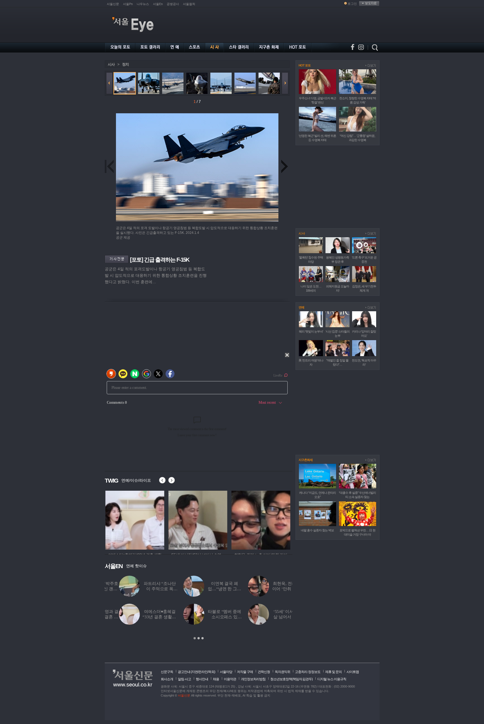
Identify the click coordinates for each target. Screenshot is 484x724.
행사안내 (202, 679)
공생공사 (173, 4)
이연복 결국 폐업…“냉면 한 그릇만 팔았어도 (210, 588)
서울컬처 (189, 4)
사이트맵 (352, 672)
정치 (125, 64)
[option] (134, 519)
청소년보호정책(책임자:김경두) (291, 679)
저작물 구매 (245, 672)
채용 (216, 679)
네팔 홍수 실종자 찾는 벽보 (317, 530)
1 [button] (195, 638)
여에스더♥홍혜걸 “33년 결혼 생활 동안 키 (146, 616)
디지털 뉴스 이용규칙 (331, 679)
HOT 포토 (305, 65)
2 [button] (198, 638)
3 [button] (202, 638)
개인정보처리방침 (253, 679)
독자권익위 (282, 672)
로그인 (352, 3)
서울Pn (128, 4)
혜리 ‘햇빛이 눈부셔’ (311, 331)
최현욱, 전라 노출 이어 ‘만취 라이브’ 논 (275, 588)
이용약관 (230, 679)
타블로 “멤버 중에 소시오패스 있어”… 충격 (210, 616)
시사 (111, 64)
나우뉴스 (143, 4)
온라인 (203, 672)
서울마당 (226, 672)
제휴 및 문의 (333, 672)
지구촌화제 (306, 460)
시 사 (302, 233)
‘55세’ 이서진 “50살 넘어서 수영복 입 (275, 616)
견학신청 (264, 672)
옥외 (211, 672)
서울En (158, 4)
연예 (301, 307)
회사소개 (167, 679)
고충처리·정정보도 (307, 672)
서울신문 (113, 4)
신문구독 (167, 672)
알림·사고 (184, 679)
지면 (195, 672)
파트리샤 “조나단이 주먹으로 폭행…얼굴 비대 (146, 588)
